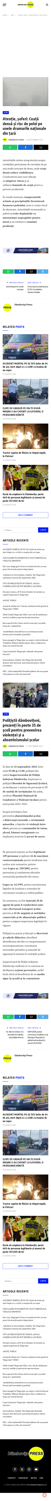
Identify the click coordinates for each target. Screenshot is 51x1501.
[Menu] (4, 5)
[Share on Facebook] (25, 147)
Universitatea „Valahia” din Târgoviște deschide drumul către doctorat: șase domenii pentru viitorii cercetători (24, 663)
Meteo (34, 1478)
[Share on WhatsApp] (10, 147)
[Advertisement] (25, 46)
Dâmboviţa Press (16, 140)
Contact (12, 1478)
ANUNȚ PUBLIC (10, 600)
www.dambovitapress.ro (36, 1484)
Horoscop (23, 1478)
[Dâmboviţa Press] (25, 4)
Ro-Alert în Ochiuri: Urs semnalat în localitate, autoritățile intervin (15, 1035)
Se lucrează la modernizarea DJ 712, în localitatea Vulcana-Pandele (38, 289)
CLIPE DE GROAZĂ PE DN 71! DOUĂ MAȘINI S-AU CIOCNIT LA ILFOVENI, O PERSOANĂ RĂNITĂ (23, 411)
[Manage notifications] (44, 1495)
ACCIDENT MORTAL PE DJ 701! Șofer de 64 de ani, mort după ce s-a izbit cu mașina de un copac (25, 367)
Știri (6, 112)
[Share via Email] (41, 147)
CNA (41, 1478)
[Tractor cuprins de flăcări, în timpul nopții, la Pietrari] (25, 436)
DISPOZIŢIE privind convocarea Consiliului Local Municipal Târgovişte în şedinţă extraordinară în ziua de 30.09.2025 (38, 1037)
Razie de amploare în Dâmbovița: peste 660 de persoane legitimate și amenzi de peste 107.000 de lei (24, 497)
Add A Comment (25, 515)
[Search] (46, 5)
